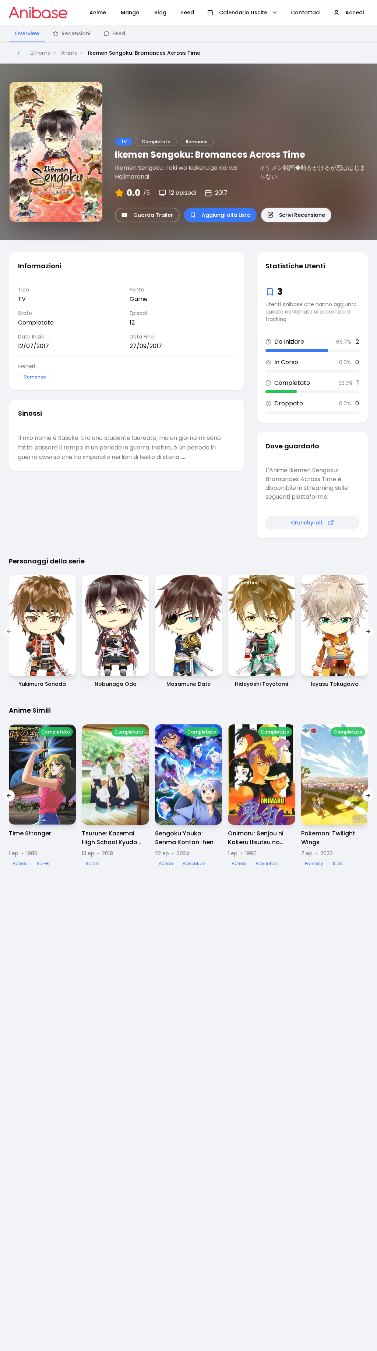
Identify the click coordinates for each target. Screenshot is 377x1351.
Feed (118, 33)
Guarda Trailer (153, 215)
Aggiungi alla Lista (226, 215)
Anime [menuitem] (97, 12)
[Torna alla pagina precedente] (18, 53)
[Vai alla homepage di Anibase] (38, 12)
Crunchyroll (306, 522)
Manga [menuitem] (130, 12)
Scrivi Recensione (302, 215)
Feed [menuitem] (187, 12)
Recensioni (75, 33)
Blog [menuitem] (160, 12)
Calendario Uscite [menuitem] (243, 12)
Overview (27, 33)
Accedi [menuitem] (354, 12)
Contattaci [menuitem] (305, 12)
